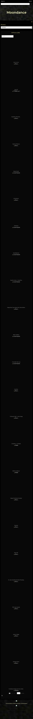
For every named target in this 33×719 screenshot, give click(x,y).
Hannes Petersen (16, 144)
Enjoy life (16, 552)
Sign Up (3, 1)
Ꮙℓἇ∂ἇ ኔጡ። (16, 91)
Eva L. (16, 64)
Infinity (16, 690)
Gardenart (16, 225)
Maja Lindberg (16, 334)
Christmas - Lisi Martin (16, 443)
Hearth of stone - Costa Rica (16, 280)
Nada (16, 445)
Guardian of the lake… (16, 116)
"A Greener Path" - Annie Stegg (16, 416)
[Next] (23, 693)
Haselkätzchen (16, 253)
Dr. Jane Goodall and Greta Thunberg (16, 580)
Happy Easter (16, 171)
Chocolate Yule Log (16, 362)
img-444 (16, 89)
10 (22, 693)
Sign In (30, 1)
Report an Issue (12, 709)
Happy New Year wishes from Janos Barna (16, 307)
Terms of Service (21, 709)
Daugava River (16, 661)
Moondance (16, 12)
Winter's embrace (16, 471)
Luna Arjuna (16, 172)
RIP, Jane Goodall (16, 607)
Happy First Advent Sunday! (16, 498)
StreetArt (16, 525)
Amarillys (16, 389)
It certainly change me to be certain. (16, 688)
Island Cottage (16, 634)
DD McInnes (16, 198)
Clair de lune (16, 62)
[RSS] (2, 695)
